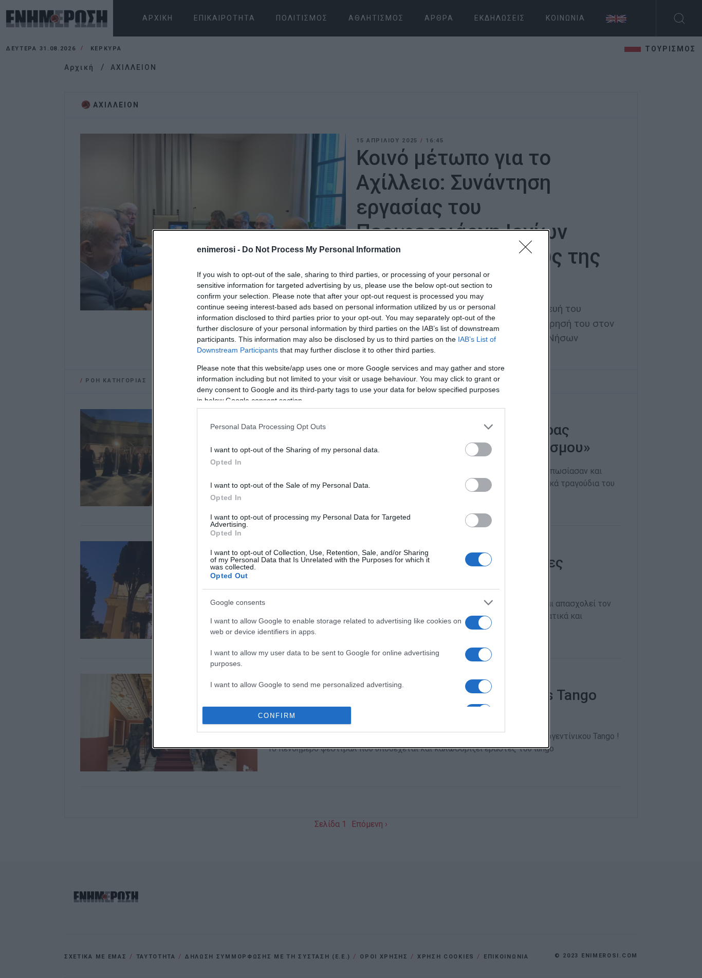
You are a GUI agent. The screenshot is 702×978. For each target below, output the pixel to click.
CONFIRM (277, 715)
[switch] (478, 449)
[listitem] (351, 426)
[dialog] (351, 489)
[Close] (529, 250)
